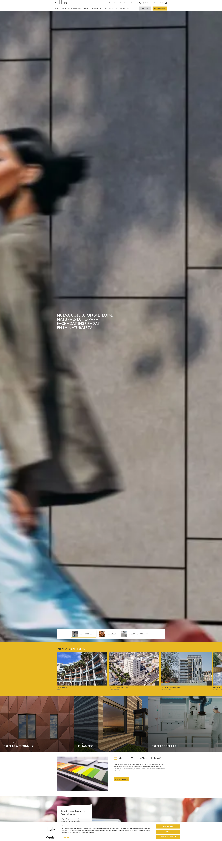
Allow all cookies (168, 826)
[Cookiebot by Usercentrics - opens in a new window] (50, 837)
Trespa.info (145, 8)
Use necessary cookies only (168, 836)
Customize (167, 831)
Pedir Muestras (159, 8)
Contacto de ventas (150, 3)
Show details (66, 837)
